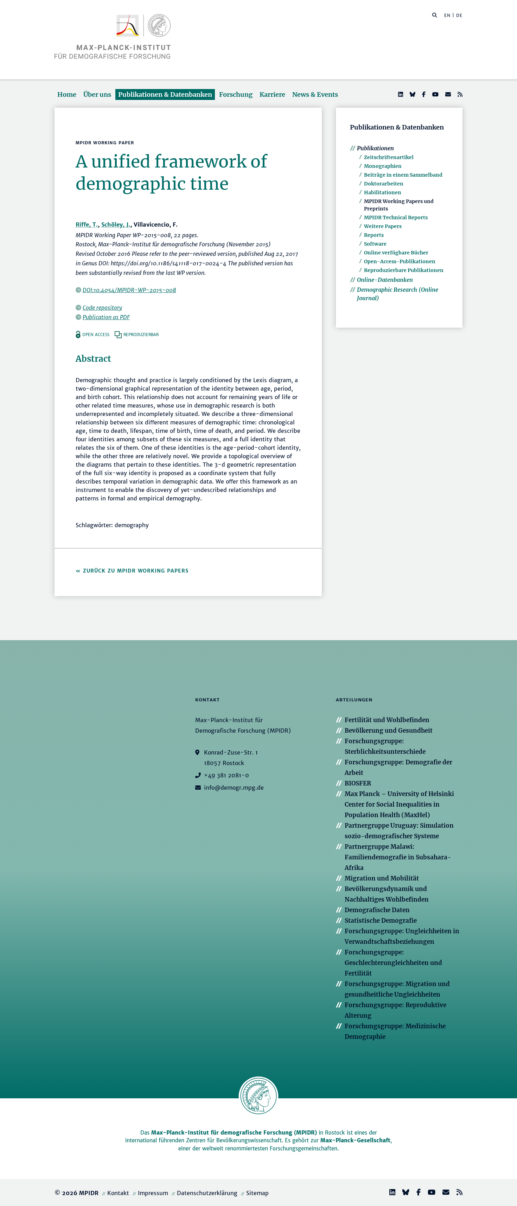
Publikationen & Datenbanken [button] (165, 94)
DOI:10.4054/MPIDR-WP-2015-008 (129, 289)
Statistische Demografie (381, 920)
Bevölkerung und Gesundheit (389, 730)
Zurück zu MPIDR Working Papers (136, 571)
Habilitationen (382, 192)
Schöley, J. (115, 224)
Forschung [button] (236, 94)
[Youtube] (435, 94)
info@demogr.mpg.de (234, 787)
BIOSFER (358, 783)
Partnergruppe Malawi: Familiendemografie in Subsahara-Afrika (398, 857)
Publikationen (375, 148)
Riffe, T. (87, 224)
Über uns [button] (97, 94)
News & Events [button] (315, 94)
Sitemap (257, 1192)
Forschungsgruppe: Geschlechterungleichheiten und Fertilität (393, 962)
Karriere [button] (272, 94)
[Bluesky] (411, 94)
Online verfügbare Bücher (396, 253)
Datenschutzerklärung (207, 1192)
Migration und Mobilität (382, 878)
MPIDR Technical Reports (396, 217)
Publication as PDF (106, 317)
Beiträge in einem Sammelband (403, 175)
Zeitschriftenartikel (389, 157)
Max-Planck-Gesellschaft (355, 1140)
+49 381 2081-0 (226, 775)
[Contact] (443, 1193)
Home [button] (66, 94)
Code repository (102, 307)
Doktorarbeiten (383, 184)
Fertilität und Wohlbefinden (387, 720)
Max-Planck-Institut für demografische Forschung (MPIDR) (234, 1132)
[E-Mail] (447, 94)
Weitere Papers (383, 226)
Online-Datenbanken (385, 279)
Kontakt (118, 1192)
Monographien (383, 166)
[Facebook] (423, 94)
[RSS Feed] (459, 94)
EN (447, 15)
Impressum (153, 1192)
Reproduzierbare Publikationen (403, 270)
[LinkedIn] (400, 94)
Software (375, 244)
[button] (434, 14)
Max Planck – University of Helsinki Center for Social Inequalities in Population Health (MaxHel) (399, 804)
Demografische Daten (377, 910)
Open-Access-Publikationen (399, 261)
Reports (374, 235)
